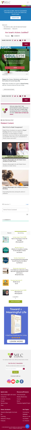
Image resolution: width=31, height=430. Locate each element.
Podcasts (4, 25)
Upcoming (21, 233)
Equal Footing (4, 77)
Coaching (3, 416)
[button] (27, 426)
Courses (19, 399)
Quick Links (4, 392)
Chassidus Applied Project (23, 403)
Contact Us (3, 396)
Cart (23, 5)
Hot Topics (26, 409)
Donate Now (15, 17)
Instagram (9, 381)
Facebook (22, 381)
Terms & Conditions (17, 428)
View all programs (15, 301)
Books (18, 401)
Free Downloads (21, 394)
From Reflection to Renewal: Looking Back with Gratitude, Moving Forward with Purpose (19, 271)
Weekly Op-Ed (16, 282)
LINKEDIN (17, 40)
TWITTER (15, 40)
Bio (1, 414)
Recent (9, 233)
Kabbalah (25, 414)
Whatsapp (17, 381)
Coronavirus (26, 412)
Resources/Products (23, 392)
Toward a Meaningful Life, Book (9, 412)
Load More (15, 296)
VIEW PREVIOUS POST (8, 120)
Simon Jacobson (5, 409)
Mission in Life (26, 416)
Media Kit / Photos (5, 418)
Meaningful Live (18, 291)
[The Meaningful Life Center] (5, 2)
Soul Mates (25, 418)
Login (28, 5)
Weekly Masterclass (22, 396)
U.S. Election (26, 420)
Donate (3, 401)
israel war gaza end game (9, 89)
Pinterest (22, 40)
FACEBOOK (13, 40)
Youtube (20, 40)
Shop (2, 405)
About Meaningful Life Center (8, 394)
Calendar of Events (5, 399)
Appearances (7, 28)
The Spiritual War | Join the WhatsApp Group (15, 26)
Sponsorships (4, 403)
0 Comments (16, 36)
